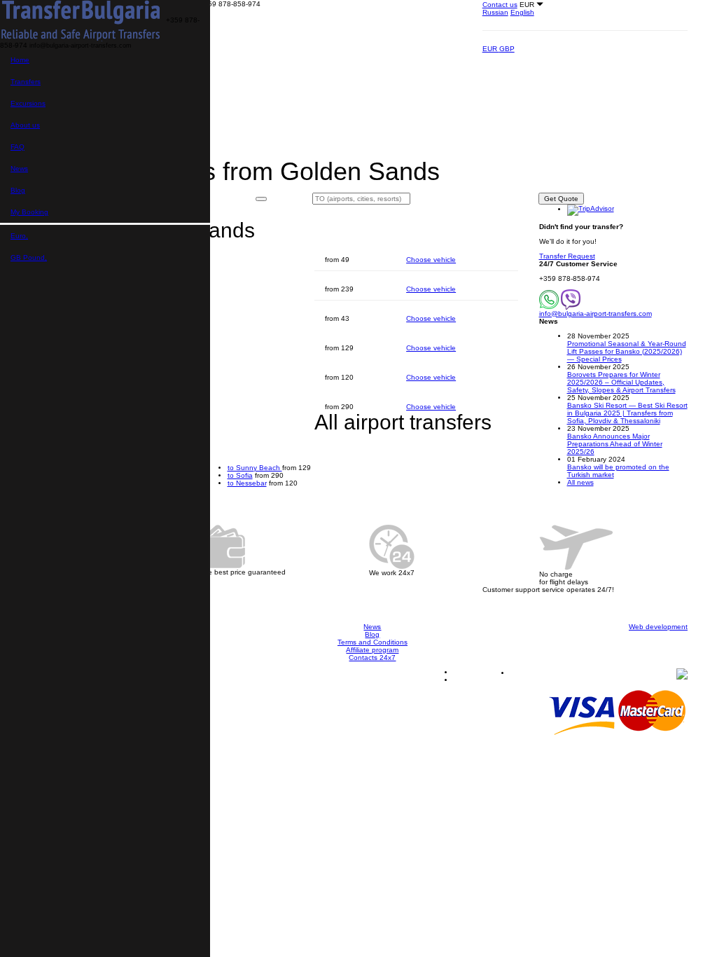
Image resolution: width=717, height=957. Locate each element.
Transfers (26, 81)
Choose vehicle (431, 259)
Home (20, 60)
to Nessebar (247, 483)
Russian (495, 12)
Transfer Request (567, 256)
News (19, 168)
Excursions (28, 103)
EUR (490, 49)
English (522, 12)
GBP (507, 49)
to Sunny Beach (255, 467)
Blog (18, 190)
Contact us (499, 4)
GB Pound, (29, 257)
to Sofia (240, 475)
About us (25, 125)
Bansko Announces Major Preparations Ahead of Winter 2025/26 (614, 443)
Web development (658, 627)
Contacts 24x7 (372, 657)
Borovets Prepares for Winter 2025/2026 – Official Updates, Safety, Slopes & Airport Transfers (621, 382)
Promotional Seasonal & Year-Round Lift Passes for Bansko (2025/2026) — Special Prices (626, 351)
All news (580, 482)
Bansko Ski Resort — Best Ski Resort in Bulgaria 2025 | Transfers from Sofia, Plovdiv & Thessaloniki (627, 413)
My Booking (29, 212)
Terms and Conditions (372, 642)
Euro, (19, 236)
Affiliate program (372, 650)
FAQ (18, 147)
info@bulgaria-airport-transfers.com (595, 313)
